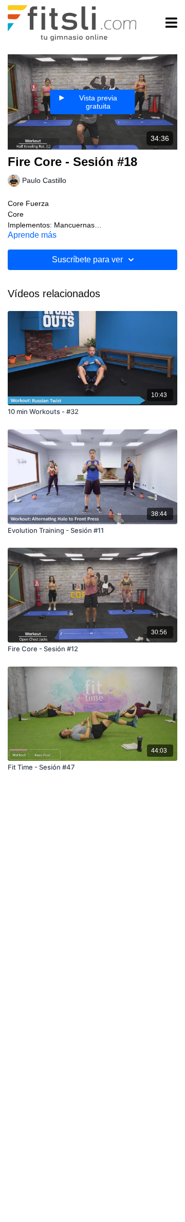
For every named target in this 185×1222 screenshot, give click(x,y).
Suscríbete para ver (87, 259)
